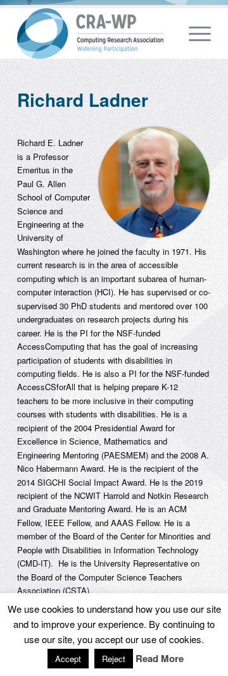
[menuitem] (163, 33)
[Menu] (193, 33)
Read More (160, 658)
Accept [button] (68, 659)
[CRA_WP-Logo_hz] (94, 33)
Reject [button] (113, 659)
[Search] (163, 33)
